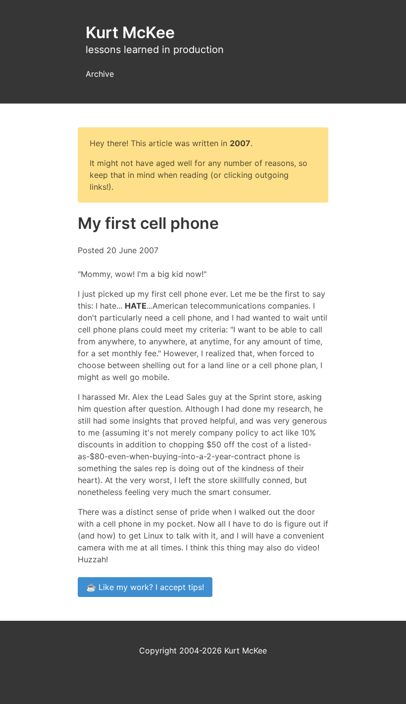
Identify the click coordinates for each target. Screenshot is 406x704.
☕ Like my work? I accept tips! (145, 587)
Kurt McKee (130, 32)
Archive (100, 74)
